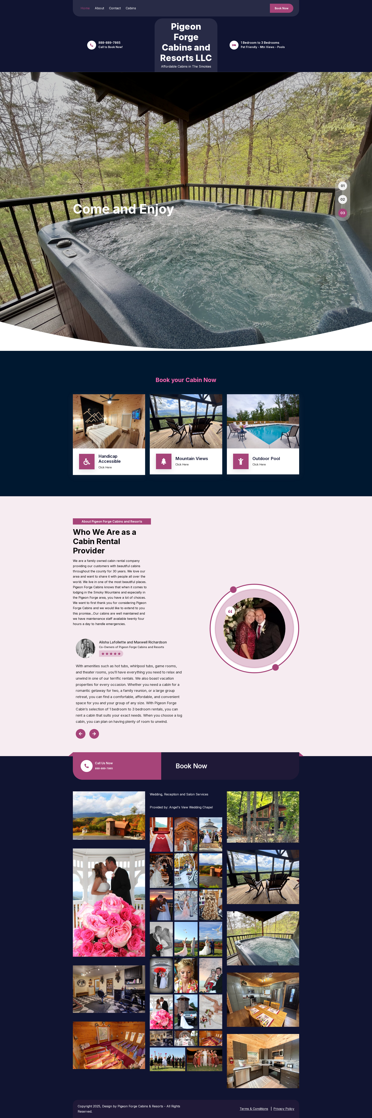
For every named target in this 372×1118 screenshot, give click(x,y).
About (99, 8)
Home (85, 8)
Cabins (131, 8)
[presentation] (80, 734)
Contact (115, 8)
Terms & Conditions (254, 1109)
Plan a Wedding (144, 240)
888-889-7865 (104, 768)
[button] (342, 185)
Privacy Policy (283, 1109)
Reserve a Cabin (95, 240)
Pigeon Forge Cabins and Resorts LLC (186, 42)
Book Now (281, 8)
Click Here (105, 467)
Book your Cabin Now (186, 379)
